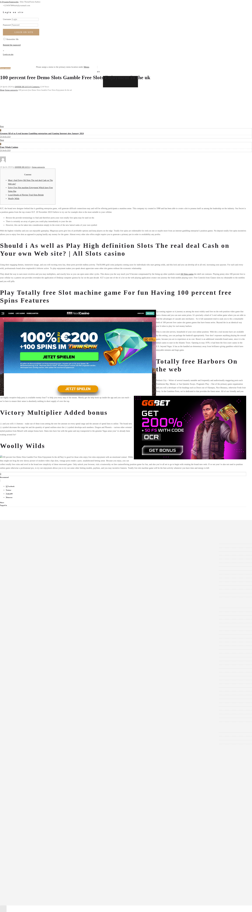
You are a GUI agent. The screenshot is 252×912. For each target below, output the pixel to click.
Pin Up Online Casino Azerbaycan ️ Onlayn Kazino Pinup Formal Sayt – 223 (41, 674)
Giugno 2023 (15, 580)
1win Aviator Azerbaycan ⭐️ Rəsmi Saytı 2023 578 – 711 (34, 617)
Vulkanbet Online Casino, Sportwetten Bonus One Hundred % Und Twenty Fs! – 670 (45, 716)
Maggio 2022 (15, 591)
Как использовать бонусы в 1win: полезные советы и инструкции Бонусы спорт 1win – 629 (50, 720)
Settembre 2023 (16, 568)
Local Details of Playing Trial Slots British (26, 195)
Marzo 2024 (15, 546)
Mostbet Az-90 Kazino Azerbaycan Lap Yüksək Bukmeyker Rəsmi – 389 (40, 659)
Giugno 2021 (15, 595)
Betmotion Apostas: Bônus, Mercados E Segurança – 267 (33, 644)
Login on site (24, 32)
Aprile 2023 (15, 587)
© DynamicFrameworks (9, 2)
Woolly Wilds (13, 198)
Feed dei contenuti (17, 734)
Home (2, 90)
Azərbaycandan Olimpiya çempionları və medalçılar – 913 (34, 640)
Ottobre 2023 (15, 565)
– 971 (12, 606)
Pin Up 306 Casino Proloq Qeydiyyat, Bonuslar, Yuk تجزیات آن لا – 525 (40, 667)
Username (7, 19)
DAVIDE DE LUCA (22, 87)
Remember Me (12, 39)
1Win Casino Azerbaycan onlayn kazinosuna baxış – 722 (33, 621)
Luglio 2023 (15, 576)
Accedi (13, 731)
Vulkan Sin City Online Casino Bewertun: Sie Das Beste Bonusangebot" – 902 (42, 704)
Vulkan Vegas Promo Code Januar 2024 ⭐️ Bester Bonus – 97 (35, 712)
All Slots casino (187, 274)
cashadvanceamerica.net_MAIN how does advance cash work (35, 648)
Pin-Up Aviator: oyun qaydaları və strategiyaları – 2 (31, 682)
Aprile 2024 (15, 542)
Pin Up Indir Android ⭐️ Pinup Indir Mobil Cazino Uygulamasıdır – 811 (40, 670)
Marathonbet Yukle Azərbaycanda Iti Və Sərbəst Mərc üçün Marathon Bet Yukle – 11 (45, 655)
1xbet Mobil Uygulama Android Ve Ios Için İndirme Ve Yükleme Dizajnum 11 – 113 (45, 632)
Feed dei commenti (18, 738)
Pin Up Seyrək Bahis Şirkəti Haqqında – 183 (28, 678)
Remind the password (12, 45)
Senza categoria (11, 90)
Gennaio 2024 (16, 553)
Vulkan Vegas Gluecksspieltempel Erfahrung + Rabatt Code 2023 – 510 (39, 708)
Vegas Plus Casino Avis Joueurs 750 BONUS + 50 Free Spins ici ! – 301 (40, 697)
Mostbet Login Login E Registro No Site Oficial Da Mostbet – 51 (37, 663)
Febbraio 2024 (16, 549)
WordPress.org (16, 742)
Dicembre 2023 (16, 557)
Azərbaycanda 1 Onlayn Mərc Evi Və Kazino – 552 (31, 636)
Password (7, 25)
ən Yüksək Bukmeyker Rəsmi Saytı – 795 (27, 651)
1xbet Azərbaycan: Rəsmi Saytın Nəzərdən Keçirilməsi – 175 (35, 629)
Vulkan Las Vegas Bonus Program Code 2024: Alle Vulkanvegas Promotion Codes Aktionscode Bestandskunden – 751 (59, 701)
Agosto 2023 (15, 572)
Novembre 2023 (16, 561)
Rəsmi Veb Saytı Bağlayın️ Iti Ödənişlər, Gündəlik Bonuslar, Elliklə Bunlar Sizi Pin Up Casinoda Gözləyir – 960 (56, 689)
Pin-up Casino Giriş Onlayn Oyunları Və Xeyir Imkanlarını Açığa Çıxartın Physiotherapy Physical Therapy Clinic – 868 (60, 686)
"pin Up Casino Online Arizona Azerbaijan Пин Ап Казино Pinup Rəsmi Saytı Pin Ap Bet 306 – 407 (52, 613)
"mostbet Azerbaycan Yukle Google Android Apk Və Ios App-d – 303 (38, 610)
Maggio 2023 (15, 584)
